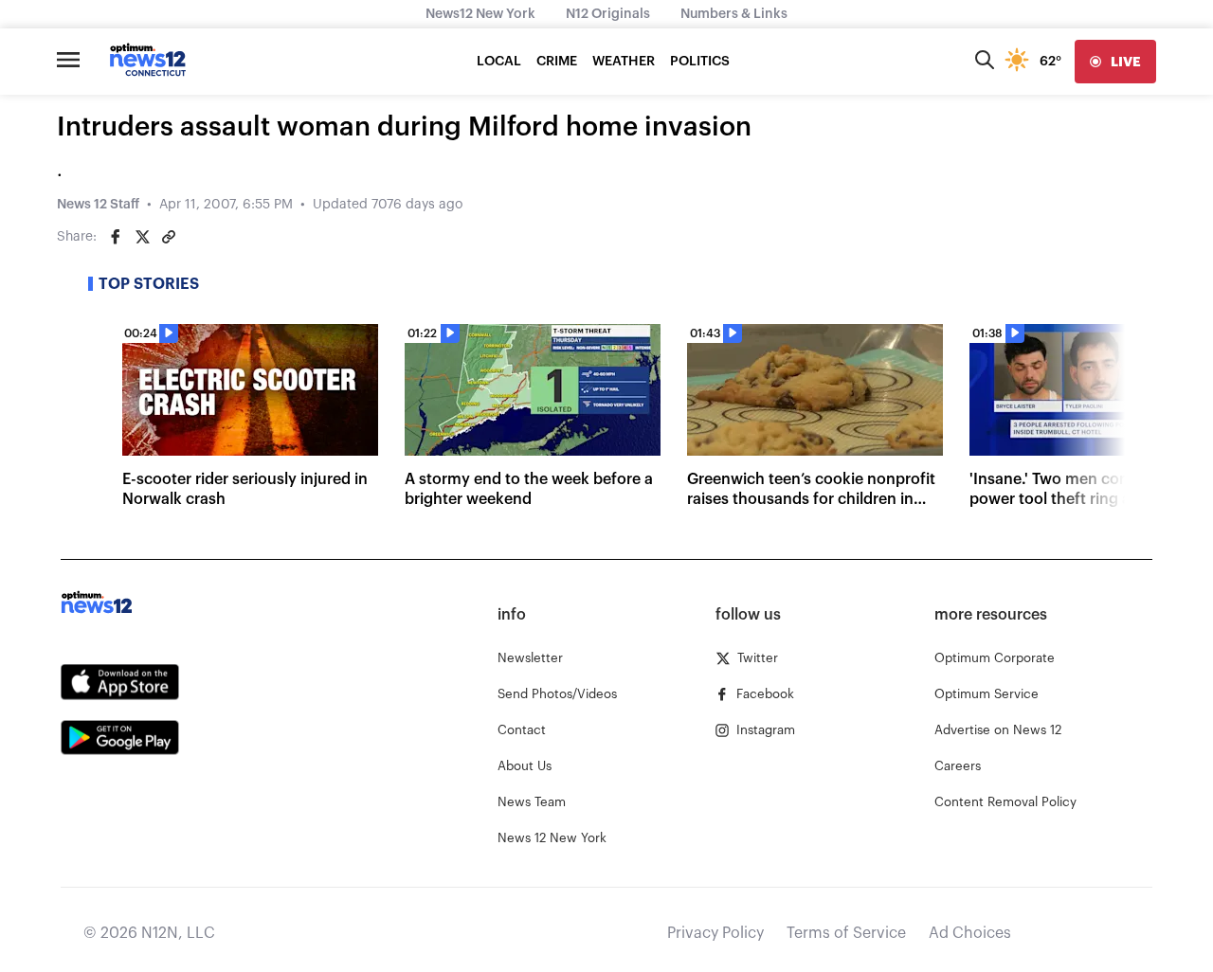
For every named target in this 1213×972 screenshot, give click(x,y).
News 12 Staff (98, 204)
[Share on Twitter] (142, 236)
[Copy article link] (168, 236)
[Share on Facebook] (115, 236)
